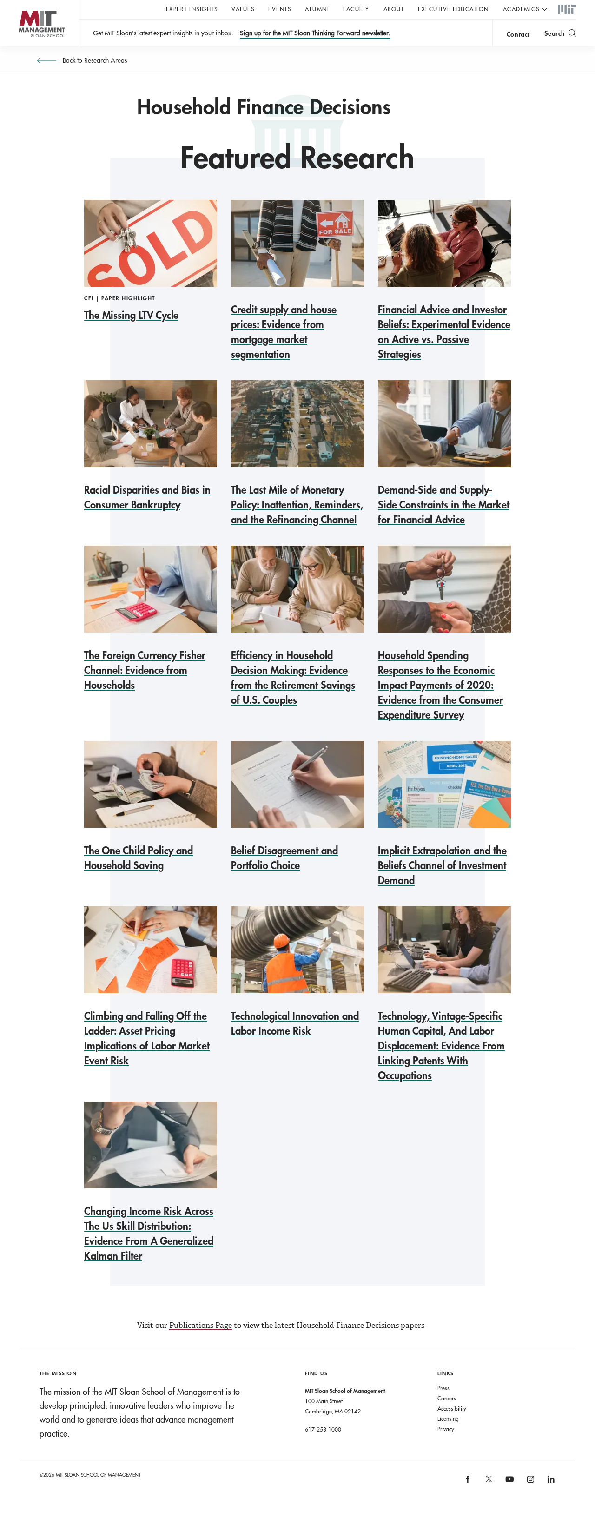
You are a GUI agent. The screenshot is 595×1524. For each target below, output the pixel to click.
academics (521, 9)
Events (279, 9)
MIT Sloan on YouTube (508, 1484)
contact (518, 34)
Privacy (445, 1428)
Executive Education (453, 9)
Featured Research (297, 157)
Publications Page (200, 1325)
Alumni (317, 9)
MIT (567, 10)
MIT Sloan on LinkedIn (550, 1482)
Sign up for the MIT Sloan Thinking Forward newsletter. (315, 33)
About (393, 9)
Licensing (448, 1418)
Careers (446, 1398)
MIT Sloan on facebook (468, 1482)
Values (242, 9)
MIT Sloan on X (488, 1482)
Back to (94, 60)
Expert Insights (192, 9)
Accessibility (451, 1408)
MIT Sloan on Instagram (529, 1482)
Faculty (356, 9)
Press (443, 1388)
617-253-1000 (323, 1429)
